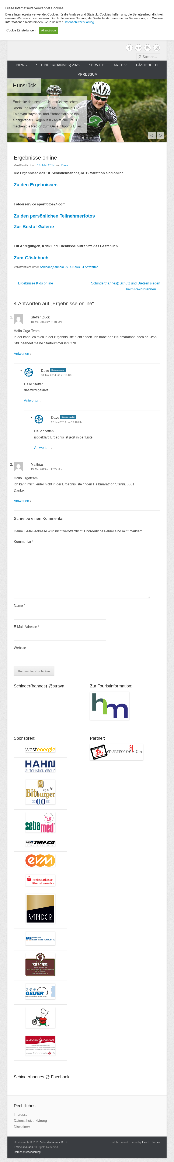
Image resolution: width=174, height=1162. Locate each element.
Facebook (129, 47)
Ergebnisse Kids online (33, 283)
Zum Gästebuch (31, 257)
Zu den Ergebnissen (36, 184)
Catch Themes (151, 1142)
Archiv (120, 65)
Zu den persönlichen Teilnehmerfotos (54, 216)
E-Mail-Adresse (26, 627)
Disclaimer (22, 1127)
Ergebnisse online (35, 157)
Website (20, 648)
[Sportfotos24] (125, 752)
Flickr (138, 47)
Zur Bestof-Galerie (34, 226)
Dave (64, 165)
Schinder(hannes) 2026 (58, 65)
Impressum (87, 74)
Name (19, 605)
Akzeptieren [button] (48, 30)
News (21, 65)
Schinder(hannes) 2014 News (60, 267)
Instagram (156, 47)
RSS (147, 47)
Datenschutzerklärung (30, 1120)
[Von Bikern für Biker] (87, 110)
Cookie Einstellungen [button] (20, 30)
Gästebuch (147, 65)
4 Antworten (90, 267)
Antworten (21, 353)
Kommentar (23, 541)
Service (96, 65)
